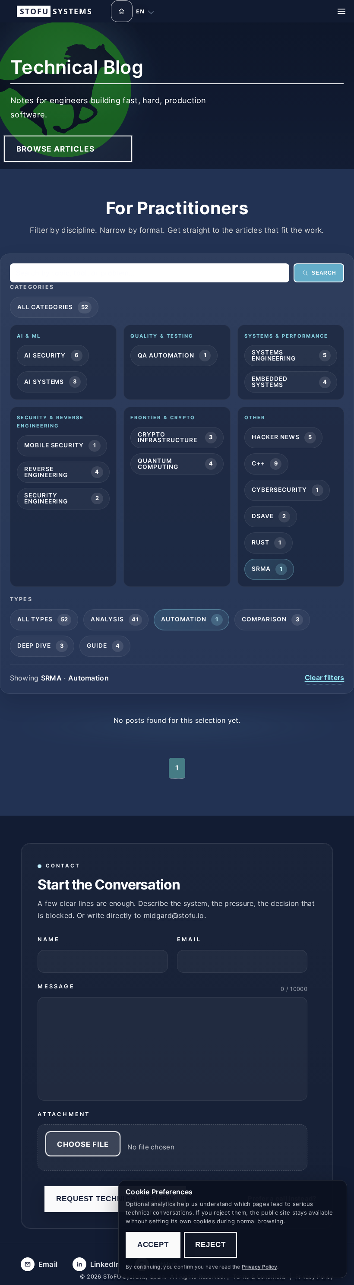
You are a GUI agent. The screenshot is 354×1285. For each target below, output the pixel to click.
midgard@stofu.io (174, 915)
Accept (153, 1245)
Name (49, 939)
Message (56, 987)
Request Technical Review (115, 1199)
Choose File (83, 1144)
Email (189, 939)
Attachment (64, 1114)
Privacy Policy (259, 1267)
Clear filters (325, 677)
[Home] (122, 11)
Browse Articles (55, 148)
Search (324, 273)
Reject (210, 1245)
